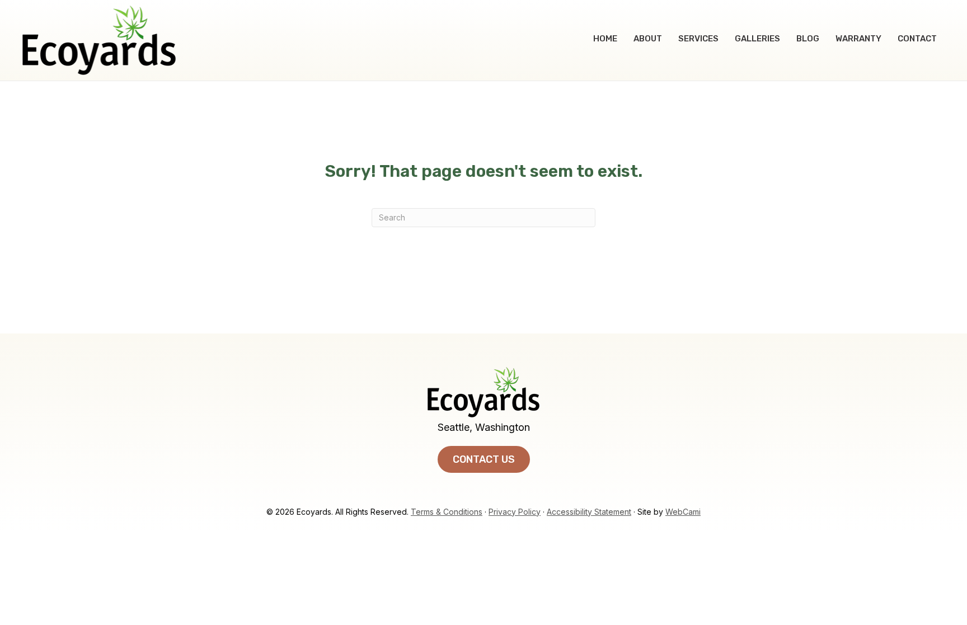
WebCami (683, 511)
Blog (807, 39)
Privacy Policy (515, 511)
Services (698, 39)
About (647, 39)
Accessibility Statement (589, 511)
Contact (917, 39)
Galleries (757, 39)
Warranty (858, 39)
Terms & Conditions (446, 511)
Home (605, 39)
